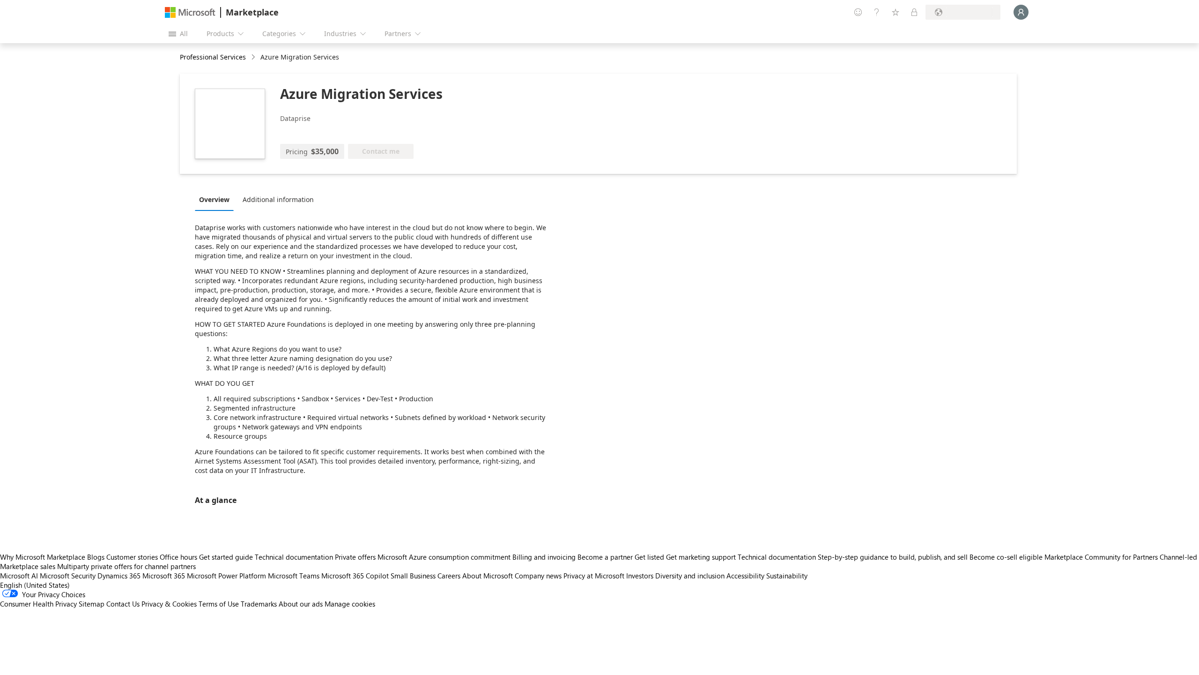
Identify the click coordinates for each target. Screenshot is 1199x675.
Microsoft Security (68, 575)
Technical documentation (294, 557)
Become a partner (605, 557)
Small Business (413, 575)
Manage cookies (350, 603)
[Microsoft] (190, 12)
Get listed (649, 557)
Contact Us (123, 603)
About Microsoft (487, 575)
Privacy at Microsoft (593, 575)
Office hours (178, 557)
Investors (639, 575)
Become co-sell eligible (1006, 557)
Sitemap (91, 603)
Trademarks (259, 603)
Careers (448, 575)
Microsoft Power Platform (226, 575)
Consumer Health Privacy (38, 603)
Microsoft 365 (163, 575)
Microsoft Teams (293, 575)
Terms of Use (219, 603)
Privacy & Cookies (169, 603)
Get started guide (226, 557)
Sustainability (786, 575)
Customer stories (132, 557)
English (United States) (35, 585)
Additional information (278, 199)
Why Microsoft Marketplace (42, 557)
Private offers (355, 557)
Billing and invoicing (544, 557)
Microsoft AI (19, 575)
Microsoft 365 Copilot (355, 575)
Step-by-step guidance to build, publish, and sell (893, 557)
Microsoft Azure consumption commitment (444, 557)
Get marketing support (701, 557)
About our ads (301, 603)
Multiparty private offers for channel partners (126, 566)
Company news (538, 575)
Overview (214, 199)
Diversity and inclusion (690, 575)
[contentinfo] (254, 57)
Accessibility (745, 575)
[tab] (216, 199)
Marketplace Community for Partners (1101, 557)
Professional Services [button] (213, 56)
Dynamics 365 (119, 575)
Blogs (95, 557)
